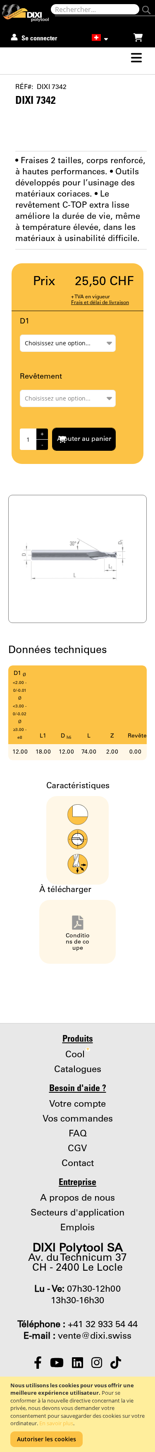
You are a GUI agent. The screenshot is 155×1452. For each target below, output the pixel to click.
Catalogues (77, 1070)
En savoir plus (56, 1423)
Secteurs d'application (77, 1213)
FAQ (78, 1134)
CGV (77, 1149)
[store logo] (26, 12)
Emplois (77, 1228)
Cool (77, 1055)
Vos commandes (78, 1119)
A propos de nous (77, 1198)
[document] (78, 1414)
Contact (78, 1163)
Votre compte (77, 1104)
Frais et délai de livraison (100, 302)
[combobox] (95, 9)
